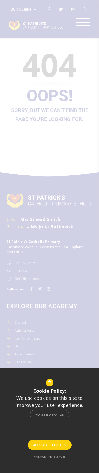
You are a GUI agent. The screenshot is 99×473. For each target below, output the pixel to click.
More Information (49, 414)
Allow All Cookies (49, 445)
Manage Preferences (49, 456)
